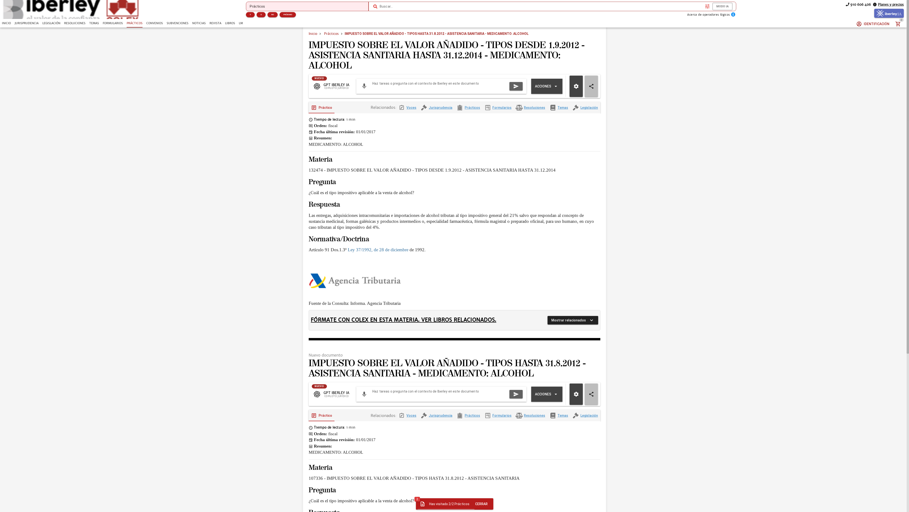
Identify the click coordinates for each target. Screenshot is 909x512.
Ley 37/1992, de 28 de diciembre (378, 249)
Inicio (313, 34)
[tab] (6, 23)
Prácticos (331, 34)
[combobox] (541, 6)
